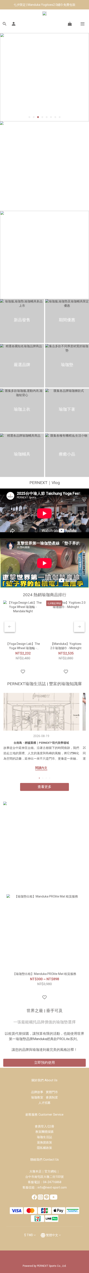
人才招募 (44, 1102)
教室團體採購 (44, 1131)
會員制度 (52, 1097)
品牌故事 (38, 1092)
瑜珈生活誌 (44, 1137)
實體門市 (52, 1092)
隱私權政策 (44, 1147)
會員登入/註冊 (44, 1126)
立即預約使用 (44, 1062)
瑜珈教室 (38, 1097)
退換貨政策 (44, 1142)
